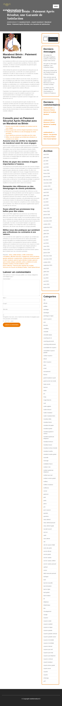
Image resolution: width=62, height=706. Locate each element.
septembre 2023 (48, 265)
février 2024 (47, 249)
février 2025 (47, 211)
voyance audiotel (48, 624)
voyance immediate (49, 640)
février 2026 (47, 173)
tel (44, 598)
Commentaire (7, 279)
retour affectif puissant (49, 522)
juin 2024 (46, 236)
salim (45, 535)
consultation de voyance (50, 347)
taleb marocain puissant (50, 573)
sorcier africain (47, 551)
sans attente (47, 538)
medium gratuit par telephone (48, 471)
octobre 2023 (47, 262)
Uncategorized (47, 611)
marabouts (10, 260)
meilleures (46, 488)
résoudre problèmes (19, 263)
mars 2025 (46, 208)
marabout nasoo (48, 445)
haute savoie (47, 384)
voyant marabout (37, 22)
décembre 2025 (48, 179)
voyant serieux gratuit (49, 665)
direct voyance (47, 362)
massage (46, 460)
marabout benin (24, 22)
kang (45, 397)
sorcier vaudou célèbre (50, 560)
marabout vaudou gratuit (50, 454)
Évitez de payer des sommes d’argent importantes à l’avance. (22, 130)
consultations (6, 256)
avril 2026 (46, 167)
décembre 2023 (48, 255)
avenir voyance (48, 319)
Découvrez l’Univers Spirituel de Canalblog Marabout (50, 112)
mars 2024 (46, 246)
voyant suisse (47, 668)
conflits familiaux (17, 254)
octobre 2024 (47, 224)
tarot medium (47, 595)
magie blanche (47, 400)
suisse (45, 570)
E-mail (5, 303)
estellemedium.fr (13, 10)
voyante (46, 671)
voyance (46, 617)
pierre (45, 503)
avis (45, 322)
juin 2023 (46, 275)
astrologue (46, 312)
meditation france (48, 464)
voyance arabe (47, 621)
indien (45, 390)
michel (45, 491)
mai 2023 (46, 278)
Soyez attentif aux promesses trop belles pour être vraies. (21, 135)
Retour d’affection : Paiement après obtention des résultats (18, 265)
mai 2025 (46, 202)
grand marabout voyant (50, 378)
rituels (26, 263)
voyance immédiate (49, 643)
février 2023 (47, 287)
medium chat (47, 467)
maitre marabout (48, 412)
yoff (44, 681)
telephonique (47, 605)
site (44, 541)
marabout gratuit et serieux (48, 432)
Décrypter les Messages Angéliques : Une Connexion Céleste (50, 65)
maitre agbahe (47, 406)
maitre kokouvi (47, 409)
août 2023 (46, 268)
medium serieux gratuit (50, 478)
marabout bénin (18, 258)
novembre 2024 (48, 221)
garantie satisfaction (8, 258)
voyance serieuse (48, 659)
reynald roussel (48, 529)
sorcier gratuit (47, 554)
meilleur (46, 481)
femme (45, 374)
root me (46, 532)
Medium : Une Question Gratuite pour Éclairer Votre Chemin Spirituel (50, 137)
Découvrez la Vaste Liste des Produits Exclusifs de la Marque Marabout (50, 72)
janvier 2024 (47, 252)
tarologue (46, 576)
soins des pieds (48, 548)
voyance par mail (48, 649)
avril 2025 (46, 205)
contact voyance (48, 355)
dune (45, 365)
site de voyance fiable (49, 545)
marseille (46, 457)
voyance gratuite (48, 630)
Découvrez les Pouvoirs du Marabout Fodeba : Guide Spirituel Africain (21, 267)
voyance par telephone (49, 655)
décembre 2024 (48, 217)
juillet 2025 (46, 195)
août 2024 (46, 230)
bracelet (46, 325)
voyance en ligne (48, 627)
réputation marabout (8, 263)
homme (46, 387)
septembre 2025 (48, 189)
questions (46, 516)
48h (44, 300)
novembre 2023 (48, 259)
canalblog (46, 328)
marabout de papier (49, 425)
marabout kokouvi (48, 441)
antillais (45, 306)
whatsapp (46, 678)
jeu (44, 393)
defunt (45, 358)
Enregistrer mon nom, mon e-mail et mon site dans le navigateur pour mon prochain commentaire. (21, 317)
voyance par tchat (48, 652)
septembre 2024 (48, 227)
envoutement (47, 371)
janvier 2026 (47, 176)
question (46, 513)
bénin (10, 254)
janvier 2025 (47, 214)
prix (44, 507)
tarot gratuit (46, 592)
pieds (45, 500)
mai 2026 (46, 164)
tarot (45, 579)
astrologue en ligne (48, 315)
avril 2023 (46, 281)
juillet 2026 (46, 157)
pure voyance (47, 510)
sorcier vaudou (47, 557)
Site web (5, 309)
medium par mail (48, 475)
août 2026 (46, 154)
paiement (46, 494)
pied (45, 497)
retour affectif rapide (49, 526)
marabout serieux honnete (50, 448)
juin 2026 (46, 160)
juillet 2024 (46, 233)
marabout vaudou (48, 451)
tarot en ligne (47, 589)
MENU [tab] (56, 6)
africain (45, 303)
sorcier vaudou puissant (50, 564)
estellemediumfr (48, 107)
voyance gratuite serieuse (50, 633)
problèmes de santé (31, 262)
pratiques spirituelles (16, 262)
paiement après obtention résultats (23, 260)
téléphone (46, 602)
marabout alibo (47, 419)
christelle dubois (48, 335)
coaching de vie (48, 338)
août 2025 (46, 192)
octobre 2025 (47, 186)
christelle (46, 331)
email (45, 368)
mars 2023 (46, 284)
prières (24, 262)
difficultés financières (15, 256)
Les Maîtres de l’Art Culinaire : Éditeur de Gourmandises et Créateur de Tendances (50, 90)
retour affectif (47, 519)
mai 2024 (46, 240)
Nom (4, 297)
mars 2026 (46, 170)
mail (45, 403)
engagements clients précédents (30, 256)
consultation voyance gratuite (49, 351)
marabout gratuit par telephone (49, 437)
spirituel (46, 567)
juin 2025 (46, 198)
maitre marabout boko (49, 416)
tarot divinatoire (48, 586)
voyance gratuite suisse (50, 636)
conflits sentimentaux (27, 254)
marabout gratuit (48, 428)
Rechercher (47, 36)
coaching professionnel (50, 344)
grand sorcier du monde (50, 381)
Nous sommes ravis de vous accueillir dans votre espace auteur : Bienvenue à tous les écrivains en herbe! (50, 81)
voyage (45, 614)
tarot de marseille (48, 583)
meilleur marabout (48, 484)
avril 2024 (46, 243)
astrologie (46, 309)
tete (44, 608)
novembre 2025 (48, 183)
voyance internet (48, 646)
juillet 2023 (46, 271)
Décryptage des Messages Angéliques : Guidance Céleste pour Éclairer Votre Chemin (50, 57)
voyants (46, 674)
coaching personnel (49, 341)
